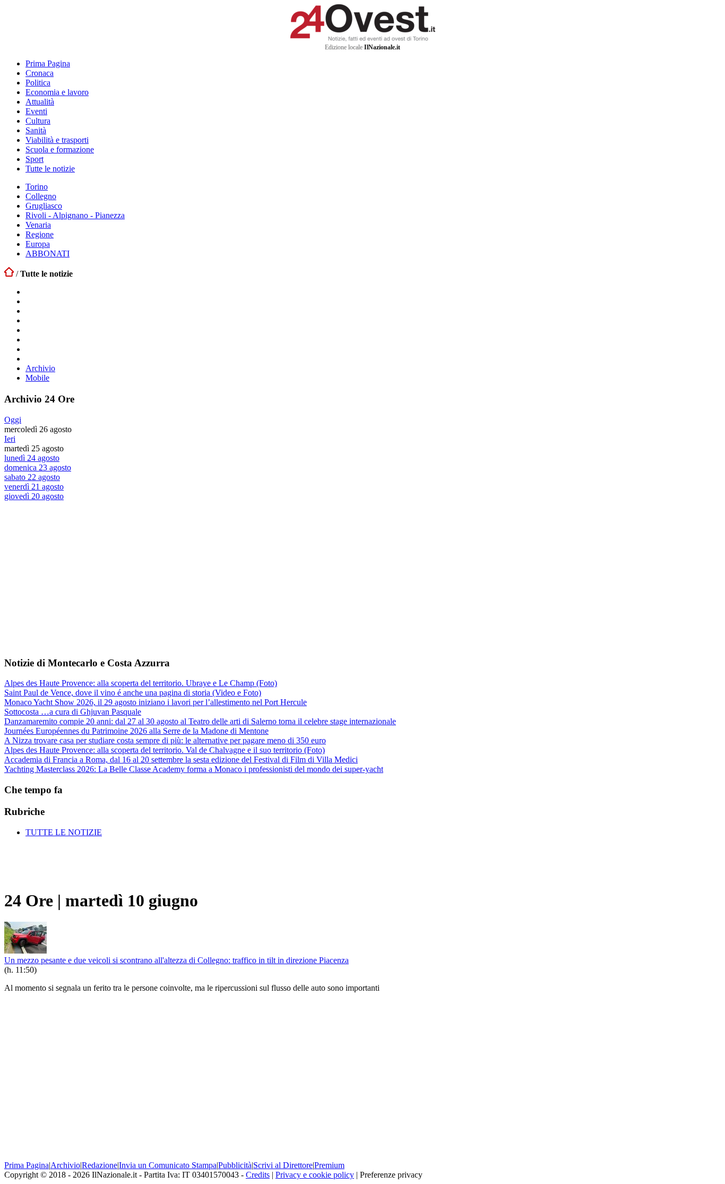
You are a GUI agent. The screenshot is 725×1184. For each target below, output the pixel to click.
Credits (258, 1174)
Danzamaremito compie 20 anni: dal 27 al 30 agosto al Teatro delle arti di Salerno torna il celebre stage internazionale (200, 721)
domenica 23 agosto (37, 467)
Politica (37, 82)
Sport (34, 159)
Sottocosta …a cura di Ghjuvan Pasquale (72, 711)
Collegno (40, 196)
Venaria (38, 224)
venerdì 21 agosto (34, 486)
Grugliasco (43, 205)
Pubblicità (235, 1165)
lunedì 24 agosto (31, 457)
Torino (36, 186)
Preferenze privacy (391, 1174)
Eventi (36, 111)
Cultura (37, 120)
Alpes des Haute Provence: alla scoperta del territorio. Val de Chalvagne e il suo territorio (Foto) (164, 749)
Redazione (99, 1165)
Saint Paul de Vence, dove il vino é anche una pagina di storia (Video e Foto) (132, 692)
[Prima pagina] (9, 273)
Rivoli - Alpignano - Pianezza (75, 215)
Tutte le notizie (50, 168)
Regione (39, 234)
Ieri (9, 438)
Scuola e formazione (59, 149)
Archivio (40, 368)
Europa (37, 243)
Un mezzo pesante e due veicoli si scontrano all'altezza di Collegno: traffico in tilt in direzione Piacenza (176, 960)
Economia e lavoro (57, 92)
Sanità (35, 130)
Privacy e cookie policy (314, 1174)
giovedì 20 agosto (34, 496)
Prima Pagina (47, 63)
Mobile (37, 377)
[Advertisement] (83, 578)
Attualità (39, 101)
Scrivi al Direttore (283, 1165)
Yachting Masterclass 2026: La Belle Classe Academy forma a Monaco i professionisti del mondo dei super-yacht (193, 769)
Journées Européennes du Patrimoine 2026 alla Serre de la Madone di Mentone (136, 730)
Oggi (12, 419)
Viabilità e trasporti (57, 139)
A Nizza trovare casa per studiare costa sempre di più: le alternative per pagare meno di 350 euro (165, 740)
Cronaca (39, 73)
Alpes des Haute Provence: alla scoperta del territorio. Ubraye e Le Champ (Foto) (140, 683)
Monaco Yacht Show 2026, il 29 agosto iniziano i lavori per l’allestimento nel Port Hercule (155, 702)
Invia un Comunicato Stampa (168, 1165)
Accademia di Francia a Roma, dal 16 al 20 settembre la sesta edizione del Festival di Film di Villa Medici (181, 759)
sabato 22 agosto (32, 477)
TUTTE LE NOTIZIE (63, 832)
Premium (329, 1165)
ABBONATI (47, 253)
